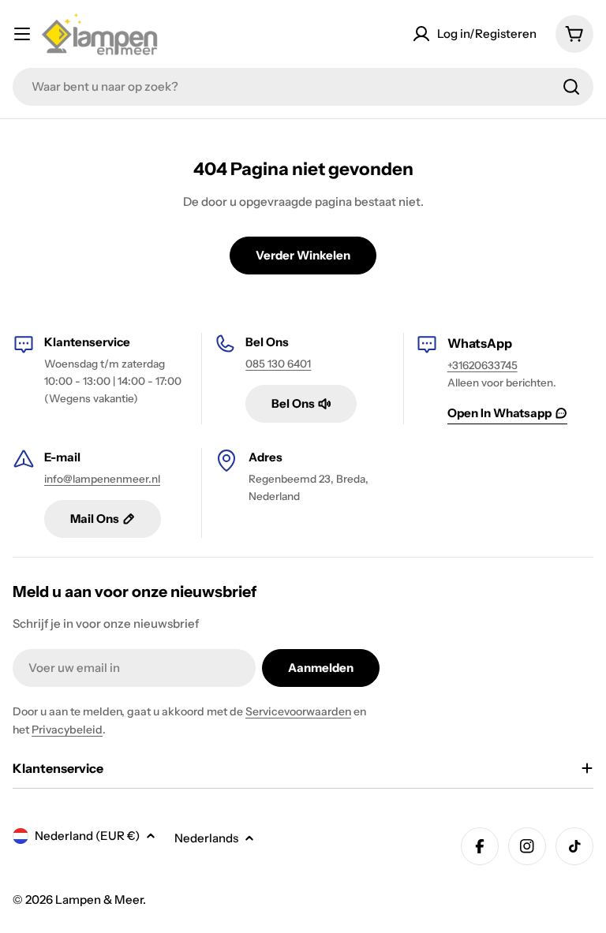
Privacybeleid (67, 729)
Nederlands (206, 837)
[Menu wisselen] (22, 33)
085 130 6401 (278, 363)
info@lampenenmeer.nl (102, 478)
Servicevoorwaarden (298, 711)
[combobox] (303, 87)
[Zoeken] (571, 86)
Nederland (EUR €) (87, 835)
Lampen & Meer (99, 899)
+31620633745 (482, 365)
